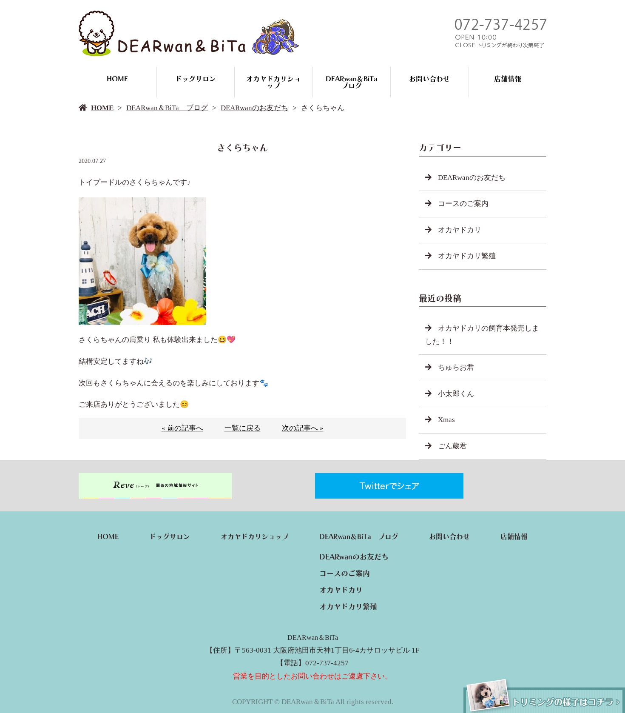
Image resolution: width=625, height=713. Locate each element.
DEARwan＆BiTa (312, 637)
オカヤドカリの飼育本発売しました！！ (482, 334)
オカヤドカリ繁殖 (467, 256)
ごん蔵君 (452, 446)
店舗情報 (507, 78)
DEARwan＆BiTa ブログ (355, 82)
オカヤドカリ (459, 230)
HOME (117, 78)
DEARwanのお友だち (254, 108)
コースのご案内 (463, 204)
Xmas (446, 420)
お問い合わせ (429, 78)
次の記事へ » (303, 428)
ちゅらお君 (456, 367)
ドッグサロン (195, 78)
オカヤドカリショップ (273, 82)
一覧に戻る (242, 428)
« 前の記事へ (182, 428)
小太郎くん (456, 394)
